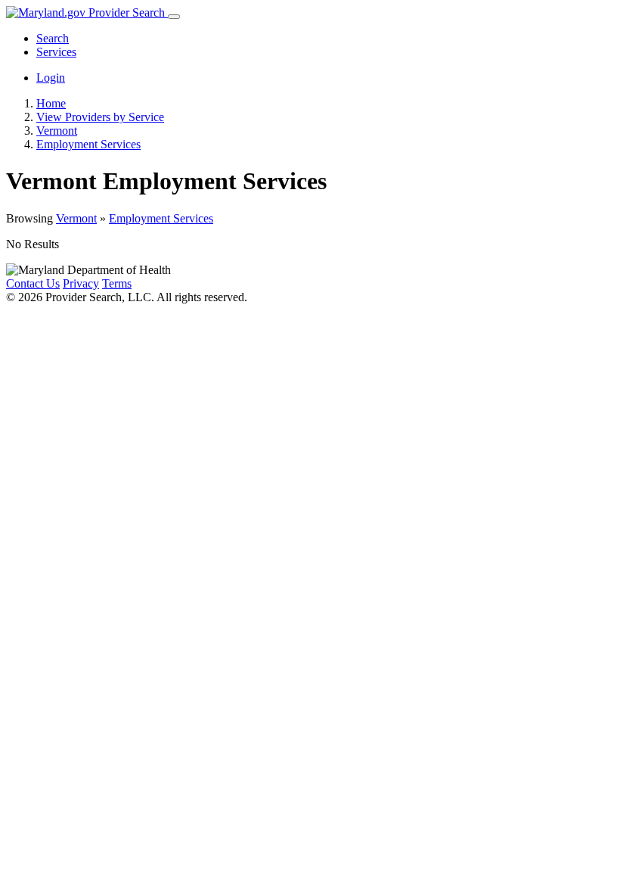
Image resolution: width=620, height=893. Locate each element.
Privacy (81, 283)
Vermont (76, 218)
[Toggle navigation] (174, 16)
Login (50, 77)
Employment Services (161, 218)
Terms (117, 283)
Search (52, 38)
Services (56, 51)
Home (51, 103)
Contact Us (33, 283)
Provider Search (126, 12)
